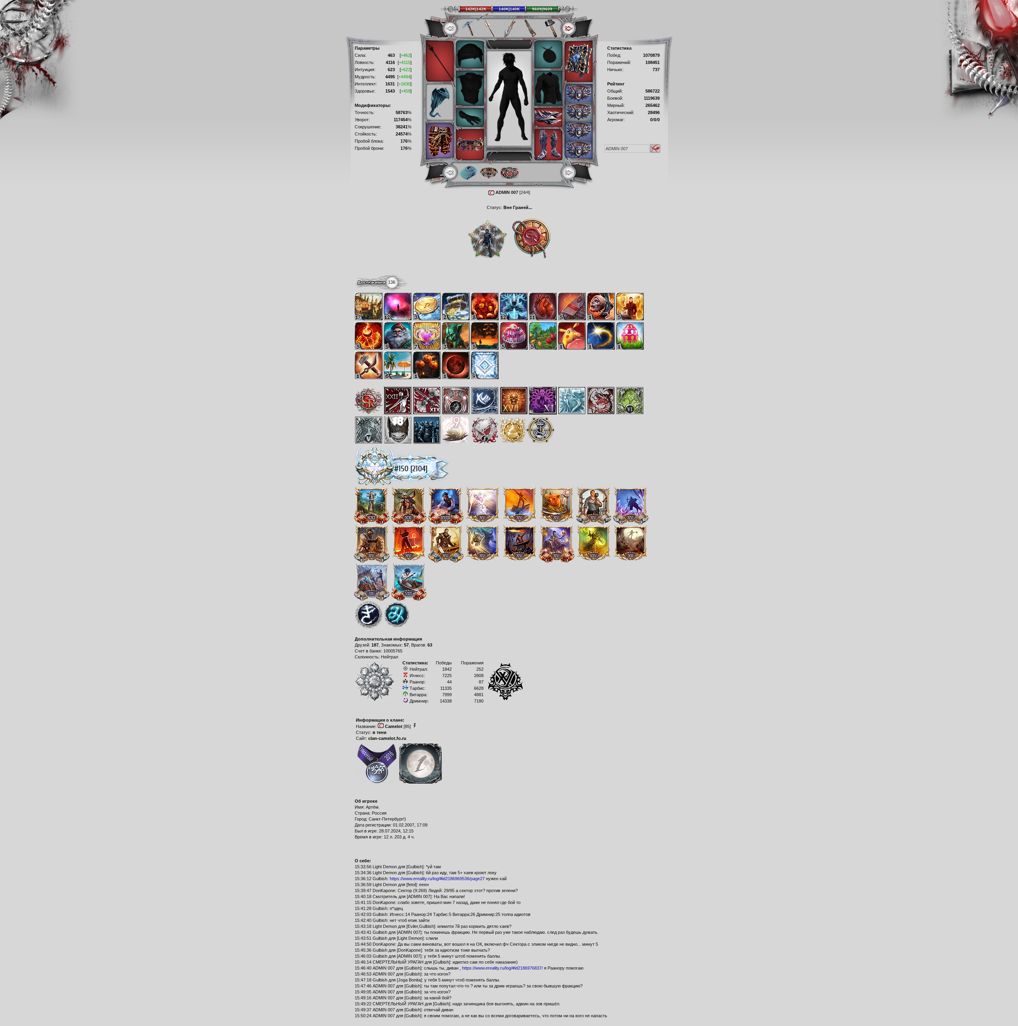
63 (429, 645)
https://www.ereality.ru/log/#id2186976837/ (502, 968)
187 (375, 645)
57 (406, 645)
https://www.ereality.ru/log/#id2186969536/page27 (437, 878)
